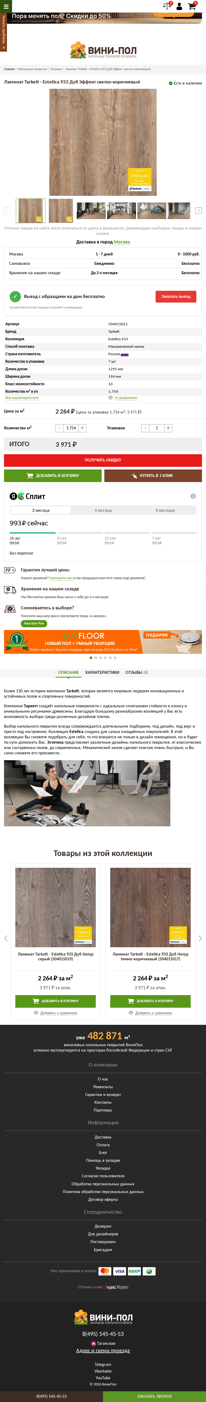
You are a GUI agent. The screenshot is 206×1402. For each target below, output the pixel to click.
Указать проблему (4, 29)
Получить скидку (103, 460)
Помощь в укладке (103, 1161)
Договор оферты (103, 1200)
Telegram (103, 1365)
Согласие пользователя (103, 1176)
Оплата (103, 1145)
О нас (103, 1079)
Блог (103, 1153)
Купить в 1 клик (156, 476)
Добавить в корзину (57, 476)
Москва (122, 242)
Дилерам (103, 1226)
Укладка (103, 1168)
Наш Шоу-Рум (34, 623)
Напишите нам (61, 578)
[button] (199, 210)
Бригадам (103, 1250)
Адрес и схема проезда (103, 1351)
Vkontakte (103, 1371)
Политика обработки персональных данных (103, 1192)
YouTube (103, 1378)
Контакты (103, 1103)
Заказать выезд (175, 297)
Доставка (103, 1137)
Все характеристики (22, 398)
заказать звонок (154, 1397)
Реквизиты (103, 1087)
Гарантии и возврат (103, 1095)
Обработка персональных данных (103, 1184)
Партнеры (103, 1110)
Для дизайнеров (103, 1234)
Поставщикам (103, 1242)
